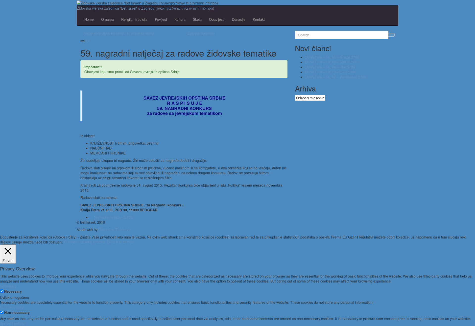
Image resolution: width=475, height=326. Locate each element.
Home (89, 19)
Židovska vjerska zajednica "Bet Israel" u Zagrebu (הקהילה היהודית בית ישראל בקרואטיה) (145, 8)
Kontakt (259, 19)
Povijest (161, 19)
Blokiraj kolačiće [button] (93, 241)
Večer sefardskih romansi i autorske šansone (119, 33)
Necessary (13, 291)
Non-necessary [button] (12, 307)
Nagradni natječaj (107, 217)
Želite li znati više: (120, 241)
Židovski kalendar (201, 33)
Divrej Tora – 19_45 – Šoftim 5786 (331, 62)
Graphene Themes (113, 229)
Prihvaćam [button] (72, 241)
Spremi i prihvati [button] (12, 323)
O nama (107, 19)
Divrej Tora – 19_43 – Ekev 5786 (330, 71)
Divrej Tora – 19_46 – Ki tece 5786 (332, 57)
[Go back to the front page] (219, 2)
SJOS (127, 217)
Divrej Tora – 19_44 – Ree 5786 (330, 67)
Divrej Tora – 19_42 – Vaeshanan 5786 (335, 76)
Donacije (238, 19)
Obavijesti (216, 19)
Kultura (180, 19)
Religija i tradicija (134, 19)
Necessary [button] (8, 285)
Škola (197, 19)
